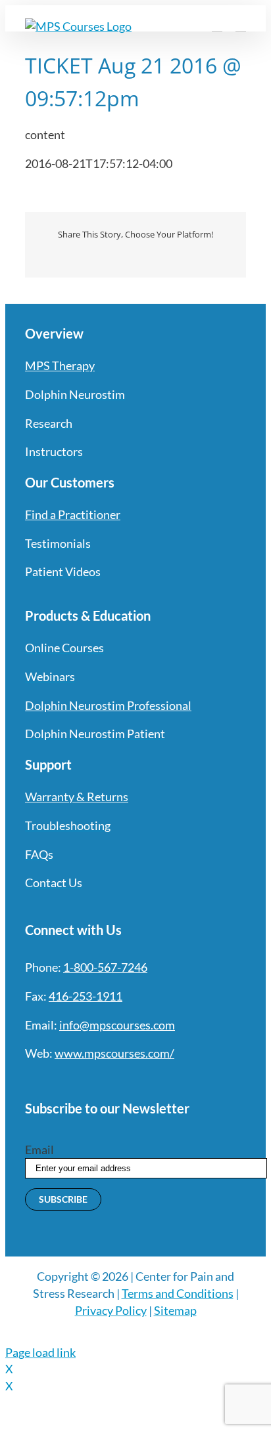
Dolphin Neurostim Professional (108, 705)
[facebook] (30, 1080)
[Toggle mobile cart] (217, 25)
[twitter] (54, 1080)
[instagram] (77, 1080)
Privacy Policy (111, 1310)
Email (39, 1149)
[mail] (148, 1080)
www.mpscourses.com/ (114, 1053)
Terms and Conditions (178, 1293)
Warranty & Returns (76, 796)
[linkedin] (125, 1080)
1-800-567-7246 (105, 967)
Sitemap (175, 1310)
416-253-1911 (85, 996)
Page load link (40, 1352)
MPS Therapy (60, 365)
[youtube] (101, 1080)
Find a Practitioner (72, 514)
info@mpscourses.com (117, 1025)
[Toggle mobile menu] (240, 25)
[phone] (172, 1080)
